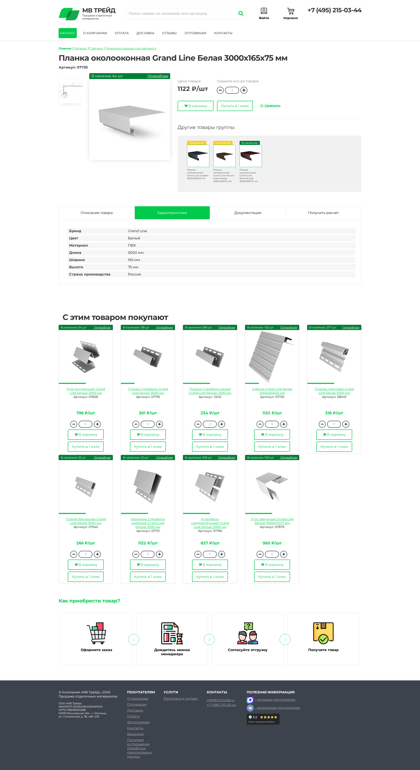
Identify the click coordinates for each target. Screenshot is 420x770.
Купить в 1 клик (235, 106)
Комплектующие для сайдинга (131, 48)
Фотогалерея (138, 722)
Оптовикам (195, 33)
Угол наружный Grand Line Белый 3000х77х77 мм (272, 521)
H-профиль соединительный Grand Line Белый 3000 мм (210, 523)
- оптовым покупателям (275, 700)
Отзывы (169, 33)
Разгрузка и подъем (181, 698)
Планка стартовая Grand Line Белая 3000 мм (334, 391)
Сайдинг (97, 48)
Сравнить (272, 106)
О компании (95, 33)
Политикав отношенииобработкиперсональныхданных (139, 748)
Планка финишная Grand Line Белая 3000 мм (86, 521)
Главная (65, 48)
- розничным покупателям (277, 708)
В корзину (197, 106)
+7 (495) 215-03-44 (334, 10)
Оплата (122, 33)
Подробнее (157, 76)
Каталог (67, 33)
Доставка (145, 33)
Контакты (223, 33)
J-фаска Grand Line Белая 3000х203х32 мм (272, 391)
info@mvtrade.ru (220, 700)
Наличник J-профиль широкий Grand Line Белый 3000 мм (148, 523)
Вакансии (135, 734)
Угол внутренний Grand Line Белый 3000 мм (85, 391)
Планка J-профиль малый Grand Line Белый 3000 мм (210, 391)
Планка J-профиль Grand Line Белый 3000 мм (148, 391)
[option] (71, 93)
